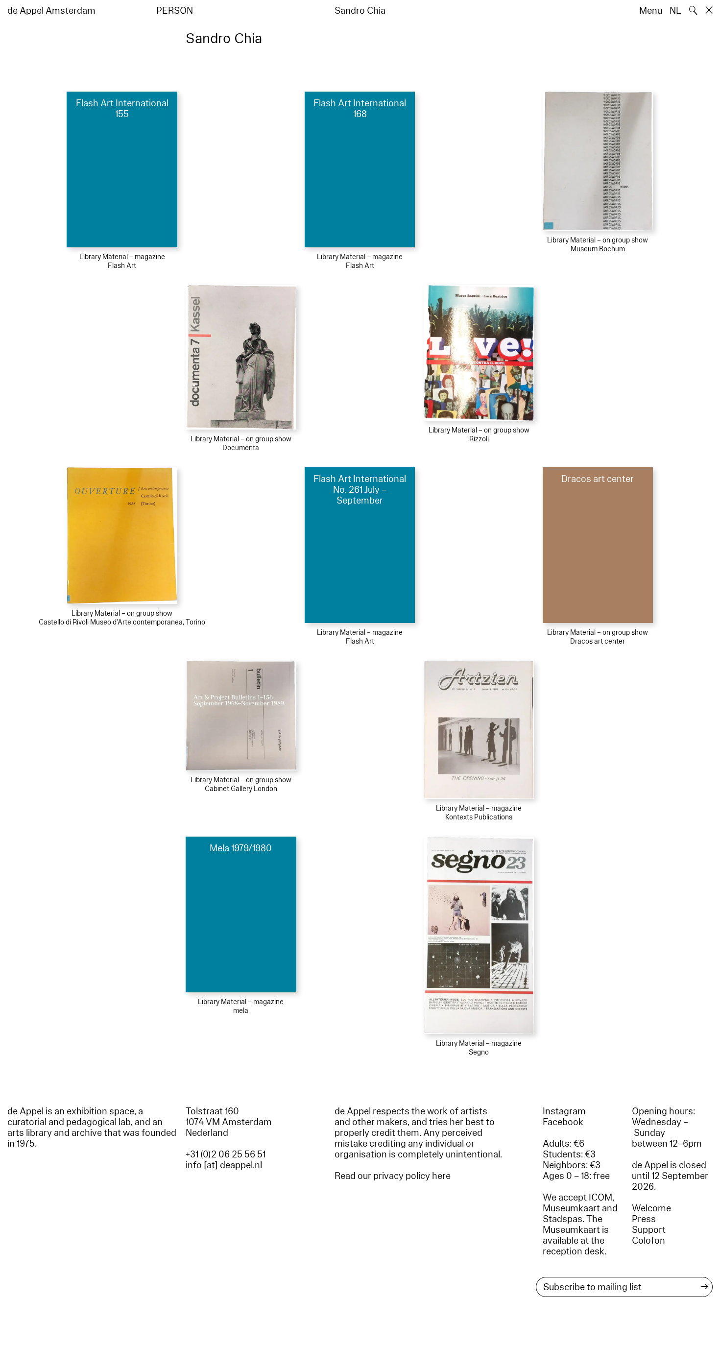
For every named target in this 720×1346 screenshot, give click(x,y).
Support (649, 1230)
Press (644, 1219)
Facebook (563, 1122)
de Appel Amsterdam (51, 10)
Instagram (564, 1111)
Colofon (648, 1240)
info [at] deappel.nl (224, 1165)
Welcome (651, 1208)
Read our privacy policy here (393, 1176)
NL (675, 10)
